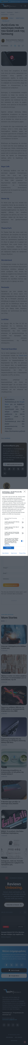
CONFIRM (8, 547)
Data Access (14, 553)
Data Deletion (5, 553)
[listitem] (14, 519)
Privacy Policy (22, 553)
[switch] (22, 522)
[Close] (25, 492)
